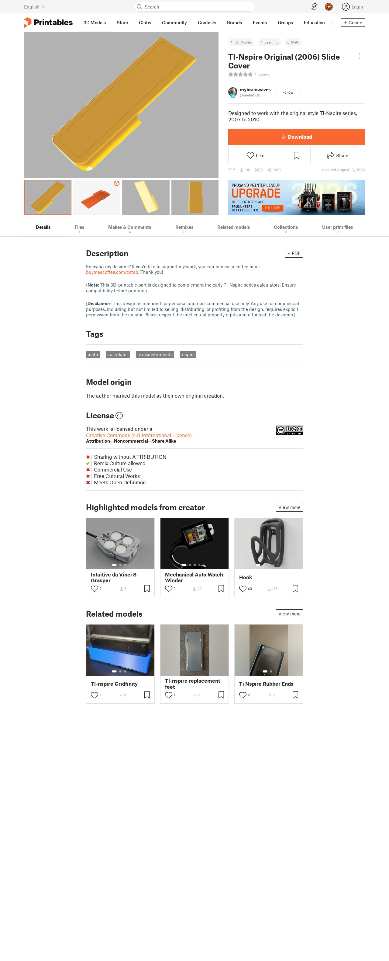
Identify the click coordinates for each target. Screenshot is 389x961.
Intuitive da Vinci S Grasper (113, 577)
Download (300, 137)
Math (295, 42)
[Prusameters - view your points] (329, 7)
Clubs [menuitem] (145, 22)
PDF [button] (296, 253)
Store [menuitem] (122, 22)
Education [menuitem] (314, 22)
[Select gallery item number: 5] (204, 565)
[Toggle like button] (94, 588)
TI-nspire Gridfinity (114, 684)
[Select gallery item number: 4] (199, 565)
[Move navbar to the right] (332, 22)
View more (289, 507)
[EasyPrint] (314, 7)
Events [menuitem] (260, 22)
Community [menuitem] (174, 22)
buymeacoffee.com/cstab (112, 272)
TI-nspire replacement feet (192, 683)
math (93, 354)
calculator (118, 354)
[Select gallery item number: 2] (120, 565)
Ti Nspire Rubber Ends (266, 684)
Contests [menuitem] (207, 22)
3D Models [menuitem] (95, 22)
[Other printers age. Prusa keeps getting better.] (296, 197)
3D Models (243, 42)
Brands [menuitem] (234, 22)
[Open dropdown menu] (359, 56)
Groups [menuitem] (285, 22)
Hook (245, 577)
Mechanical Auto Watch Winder (194, 577)
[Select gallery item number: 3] (125, 565)
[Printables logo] (48, 22)
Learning (271, 42)
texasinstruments (155, 354)
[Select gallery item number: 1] (114, 565)
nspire (188, 354)
